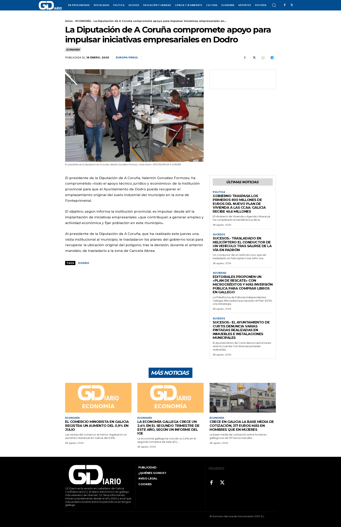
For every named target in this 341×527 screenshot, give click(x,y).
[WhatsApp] (263, 58)
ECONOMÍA (83, 20)
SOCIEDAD (219, 273)
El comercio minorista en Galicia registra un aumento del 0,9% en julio (97, 425)
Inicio (69, 20)
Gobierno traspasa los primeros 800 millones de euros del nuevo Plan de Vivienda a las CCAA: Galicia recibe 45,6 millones (239, 203)
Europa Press (127, 57)
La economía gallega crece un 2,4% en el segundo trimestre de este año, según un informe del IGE (168, 427)
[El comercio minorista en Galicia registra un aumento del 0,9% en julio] (98, 398)
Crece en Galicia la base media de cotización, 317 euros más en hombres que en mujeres (242, 425)
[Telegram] (272, 58)
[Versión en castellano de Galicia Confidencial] (50, 5)
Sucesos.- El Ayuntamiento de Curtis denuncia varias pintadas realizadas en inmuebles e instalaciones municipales (241, 330)
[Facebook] (284, 5)
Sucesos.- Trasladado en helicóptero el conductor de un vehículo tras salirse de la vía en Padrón (242, 244)
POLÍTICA (219, 192)
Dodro (83, 262)
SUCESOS (219, 234)
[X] (291, 5)
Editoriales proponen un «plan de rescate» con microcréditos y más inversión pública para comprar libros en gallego (243, 284)
